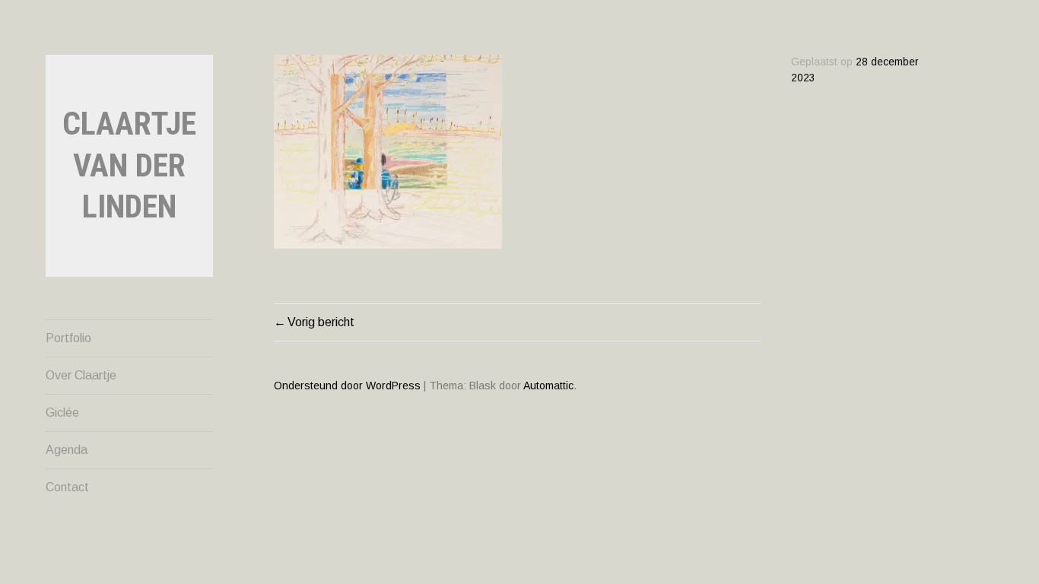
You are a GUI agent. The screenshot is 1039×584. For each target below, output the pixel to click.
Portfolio (68, 338)
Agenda (66, 449)
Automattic (548, 385)
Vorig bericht (321, 322)
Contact (67, 487)
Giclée (62, 412)
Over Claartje (81, 375)
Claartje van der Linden (129, 165)
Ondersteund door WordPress (347, 385)
